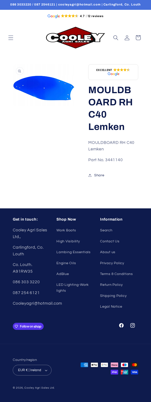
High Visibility (68, 241)
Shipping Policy (113, 296)
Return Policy (111, 285)
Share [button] (99, 175)
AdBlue (62, 274)
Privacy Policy (112, 263)
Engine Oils (66, 263)
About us (107, 252)
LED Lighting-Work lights (72, 287)
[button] (10, 37)
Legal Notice (111, 306)
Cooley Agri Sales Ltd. (39, 387)
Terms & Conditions (116, 274)
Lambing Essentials (73, 252)
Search (106, 230)
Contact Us (110, 241)
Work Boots (66, 230)
